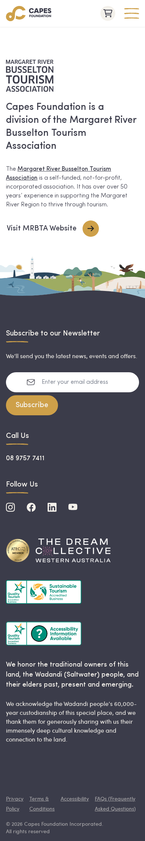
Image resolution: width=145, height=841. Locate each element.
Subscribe (32, 405)
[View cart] (107, 13)
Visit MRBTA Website (42, 228)
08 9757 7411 (25, 458)
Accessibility (75, 798)
